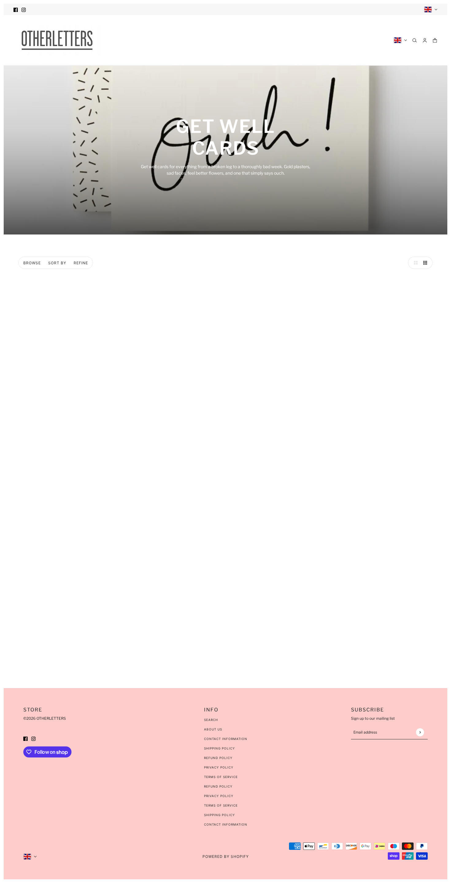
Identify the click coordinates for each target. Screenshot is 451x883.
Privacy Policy (218, 767)
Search (211, 720)
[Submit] (420, 732)
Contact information (225, 824)
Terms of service (221, 805)
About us (213, 729)
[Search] (414, 40)
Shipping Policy (219, 748)
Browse (32, 263)
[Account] (424, 40)
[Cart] (435, 40)
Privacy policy (218, 796)
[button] (414, 263)
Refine (81, 263)
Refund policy (218, 786)
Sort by (57, 263)
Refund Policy (218, 758)
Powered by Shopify (225, 856)
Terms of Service (221, 777)
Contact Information (225, 739)
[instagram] (23, 9)
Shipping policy (219, 815)
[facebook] (15, 9)
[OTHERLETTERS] (57, 40)
